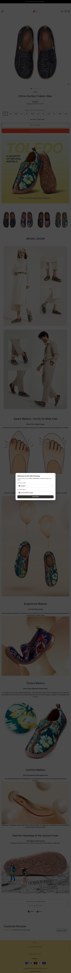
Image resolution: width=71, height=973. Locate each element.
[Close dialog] (54, 474)
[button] (35, 485)
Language (21, 482)
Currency (21, 489)
